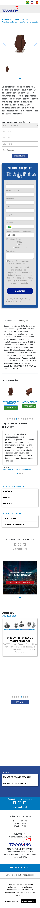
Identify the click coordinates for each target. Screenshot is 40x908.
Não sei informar (20, 247)
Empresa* (10, 199)
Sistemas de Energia (13, 524)
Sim (20, 242)
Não (20, 245)
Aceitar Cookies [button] (28, 901)
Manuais (7, 504)
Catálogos (9, 492)
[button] (20, 78)
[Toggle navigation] (35, 9)
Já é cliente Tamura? (14, 239)
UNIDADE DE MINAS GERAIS (15, 783)
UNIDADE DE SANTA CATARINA (17, 777)
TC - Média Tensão (19, 20)
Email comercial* (12, 191)
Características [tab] (9, 320)
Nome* (9, 183)
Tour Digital (9, 518)
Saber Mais (10, 407)
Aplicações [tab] (23, 320)
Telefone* (10, 223)
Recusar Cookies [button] (11, 901)
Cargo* (9, 215)
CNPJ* (9, 207)
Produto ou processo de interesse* (19, 231)
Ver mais (20, 702)
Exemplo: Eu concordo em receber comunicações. (18, 262)
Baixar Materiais (20, 156)
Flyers (6, 498)
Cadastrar (20, 291)
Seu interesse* (12, 251)
